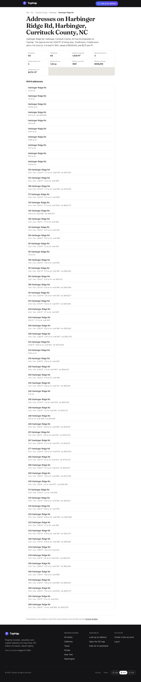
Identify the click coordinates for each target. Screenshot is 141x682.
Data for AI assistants (98, 646)
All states (68, 637)
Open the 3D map (97, 642)
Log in (117, 642)
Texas (67, 646)
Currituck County (41, 12)
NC (32, 12)
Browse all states (91, 619)
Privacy (98, 672)
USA (27, 12)
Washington (69, 659)
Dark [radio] (132, 672)
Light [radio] (116, 672)
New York (68, 654)
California (68, 642)
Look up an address (108, 3)
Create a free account (124, 637)
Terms (105, 672)
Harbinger (53, 12)
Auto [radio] (124, 672)
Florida (67, 650)
